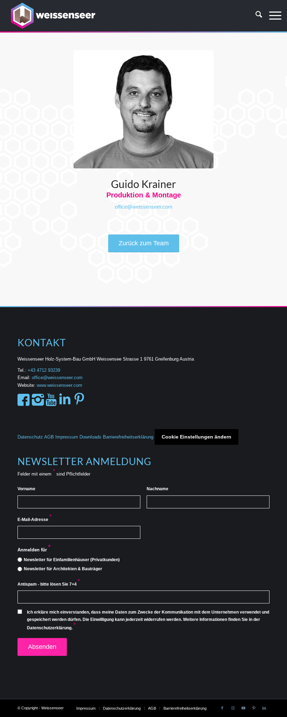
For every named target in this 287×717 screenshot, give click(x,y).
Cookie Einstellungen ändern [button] (196, 437)
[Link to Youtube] (243, 708)
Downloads (90, 437)
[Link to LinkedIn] (264, 708)
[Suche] (255, 15)
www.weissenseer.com (59, 385)
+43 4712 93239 (45, 370)
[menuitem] (255, 15)
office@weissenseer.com (144, 207)
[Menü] (271, 15)
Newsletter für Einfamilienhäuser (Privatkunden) (72, 559)
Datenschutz (30, 437)
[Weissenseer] (52, 15)
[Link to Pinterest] (253, 708)
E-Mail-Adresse (34, 519)
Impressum (66, 437)
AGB (49, 437)
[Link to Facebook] (222, 708)
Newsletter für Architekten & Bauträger (63, 568)
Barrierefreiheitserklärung (128, 437)
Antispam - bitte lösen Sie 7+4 (49, 584)
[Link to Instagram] (232, 708)
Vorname (26, 488)
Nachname (157, 488)
